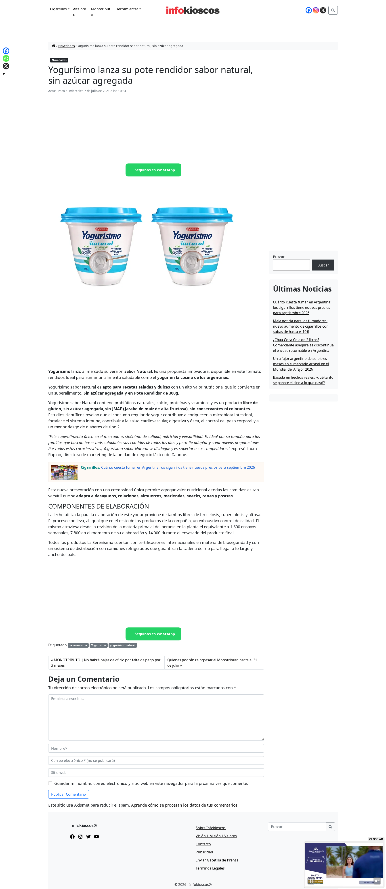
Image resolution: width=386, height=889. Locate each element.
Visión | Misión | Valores (216, 835)
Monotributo (100, 11)
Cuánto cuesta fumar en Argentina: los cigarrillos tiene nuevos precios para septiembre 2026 (178, 467)
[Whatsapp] (6, 58)
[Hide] (4, 74)
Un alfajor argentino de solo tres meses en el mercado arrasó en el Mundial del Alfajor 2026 (301, 364)
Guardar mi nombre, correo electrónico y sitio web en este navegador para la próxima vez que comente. (151, 783)
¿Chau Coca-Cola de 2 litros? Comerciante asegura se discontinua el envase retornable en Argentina (303, 345)
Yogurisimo (98, 645)
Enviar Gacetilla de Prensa (217, 860)
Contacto (203, 844)
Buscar (279, 256)
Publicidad (204, 852)
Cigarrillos (58, 8)
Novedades (66, 46)
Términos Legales (210, 868)
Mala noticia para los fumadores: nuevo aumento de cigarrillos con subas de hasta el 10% (301, 326)
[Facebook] (309, 10)
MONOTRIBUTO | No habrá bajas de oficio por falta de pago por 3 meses (106, 662)
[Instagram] (316, 10)
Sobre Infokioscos (211, 827)
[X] (323, 10)
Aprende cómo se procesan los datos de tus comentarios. (185, 805)
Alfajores (79, 11)
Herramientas (126, 8)
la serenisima (78, 645)
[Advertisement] (156, 128)
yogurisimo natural (122, 645)
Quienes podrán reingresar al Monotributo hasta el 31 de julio (212, 662)
